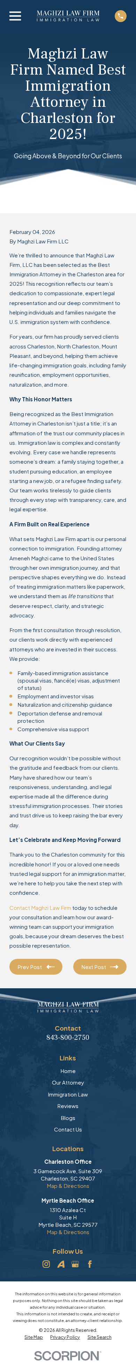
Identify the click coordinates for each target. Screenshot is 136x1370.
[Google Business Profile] (75, 1264)
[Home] (68, 16)
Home (68, 1070)
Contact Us (68, 1129)
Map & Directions (68, 1185)
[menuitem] (33, 1337)
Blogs (68, 1117)
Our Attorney (68, 1082)
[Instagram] (46, 1264)
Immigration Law (68, 1094)
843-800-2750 (67, 1037)
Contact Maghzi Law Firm (40, 907)
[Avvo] (61, 1264)
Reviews (67, 1105)
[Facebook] (89, 1264)
